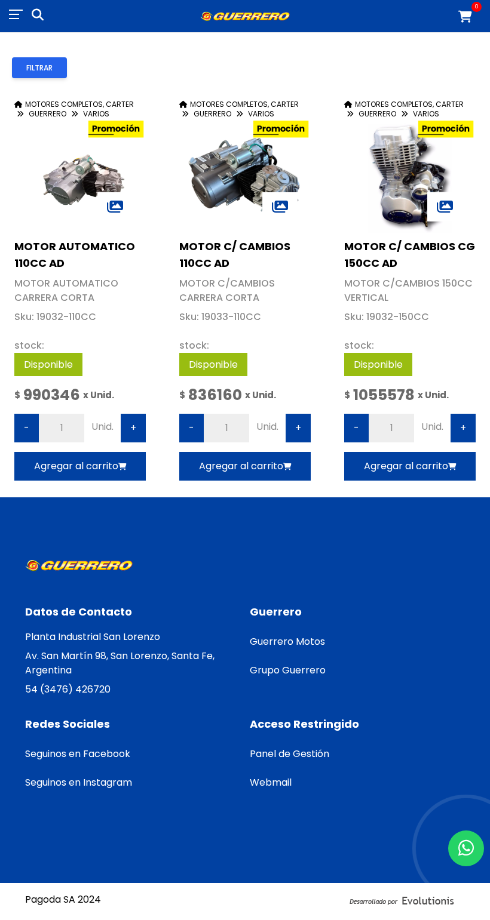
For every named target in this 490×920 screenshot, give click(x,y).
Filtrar (39, 68)
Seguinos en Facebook (77, 754)
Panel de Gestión (289, 754)
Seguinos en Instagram (78, 782)
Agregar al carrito (76, 466)
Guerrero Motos (287, 641)
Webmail (271, 782)
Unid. (102, 426)
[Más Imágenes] (115, 207)
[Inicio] (245, 16)
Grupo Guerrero (288, 670)
